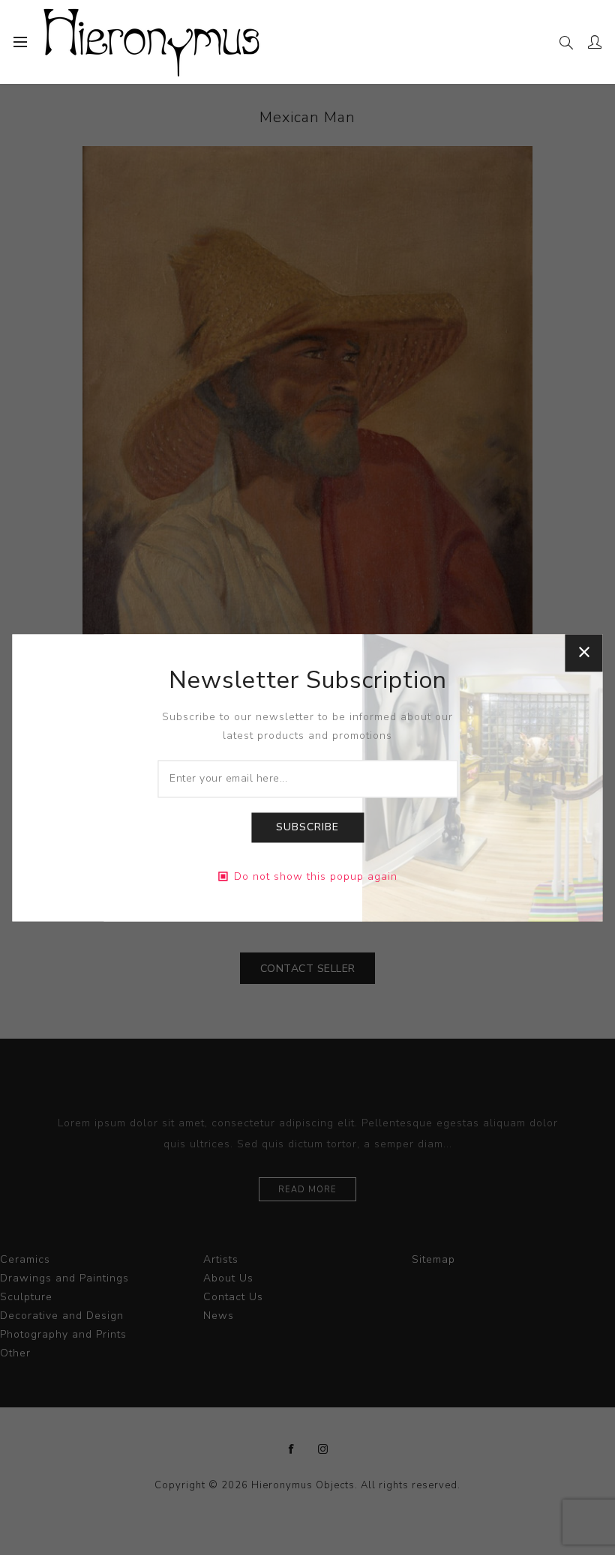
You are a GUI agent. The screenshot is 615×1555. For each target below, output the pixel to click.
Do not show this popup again (316, 876)
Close (584, 652)
